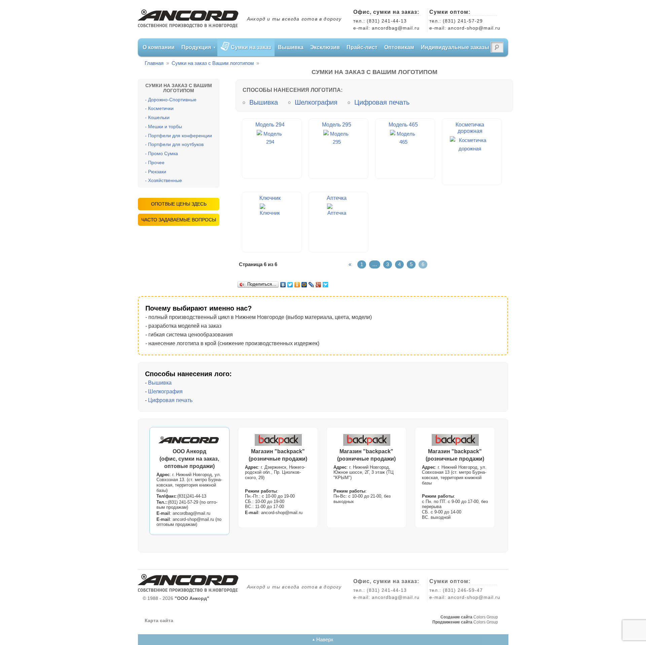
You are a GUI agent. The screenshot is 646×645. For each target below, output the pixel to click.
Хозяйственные (165, 180)
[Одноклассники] (297, 284)
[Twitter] (290, 284)
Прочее (156, 162)
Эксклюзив (325, 47)
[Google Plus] (318, 284)
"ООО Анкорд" (192, 598)
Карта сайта (159, 620)
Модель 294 (270, 125)
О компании (159, 47)
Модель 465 (403, 125)
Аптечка (337, 198)
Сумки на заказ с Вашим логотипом (213, 63)
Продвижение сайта (452, 622)
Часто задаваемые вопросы (178, 219)
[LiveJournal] (311, 284)
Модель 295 (336, 125)
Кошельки (159, 117)
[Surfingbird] (325, 284)
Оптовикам (399, 47)
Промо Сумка (163, 153)
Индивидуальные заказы (455, 47)
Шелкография (316, 102)
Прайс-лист (362, 47)
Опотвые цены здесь (179, 204)
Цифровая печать (381, 102)
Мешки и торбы (165, 126)
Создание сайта (456, 617)
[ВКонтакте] (283, 284)
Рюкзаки (157, 171)
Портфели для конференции (180, 135)
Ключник (270, 198)
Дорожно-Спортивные (172, 99)
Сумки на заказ (251, 47)
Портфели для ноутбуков (176, 144)
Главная (154, 63)
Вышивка (290, 47)
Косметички (161, 108)
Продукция (196, 47)
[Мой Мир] (304, 284)
